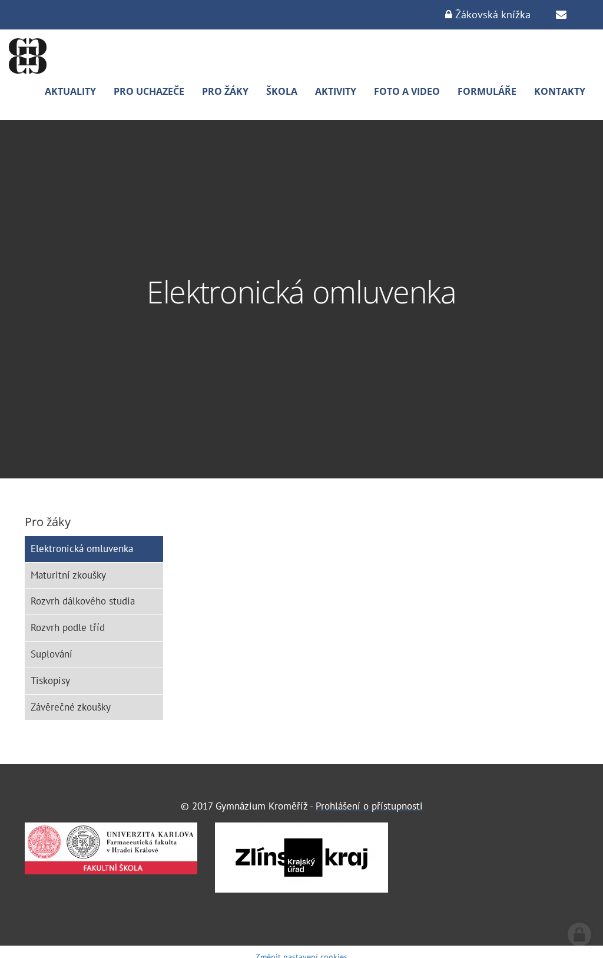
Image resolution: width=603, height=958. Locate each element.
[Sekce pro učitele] (561, 14)
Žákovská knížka (491, 14)
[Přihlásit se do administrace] (579, 934)
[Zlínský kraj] (301, 857)
